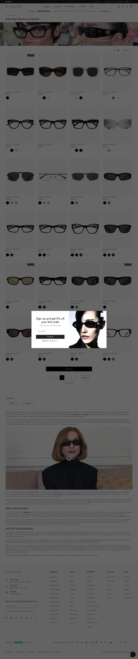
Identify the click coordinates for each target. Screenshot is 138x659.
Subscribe (50, 337)
